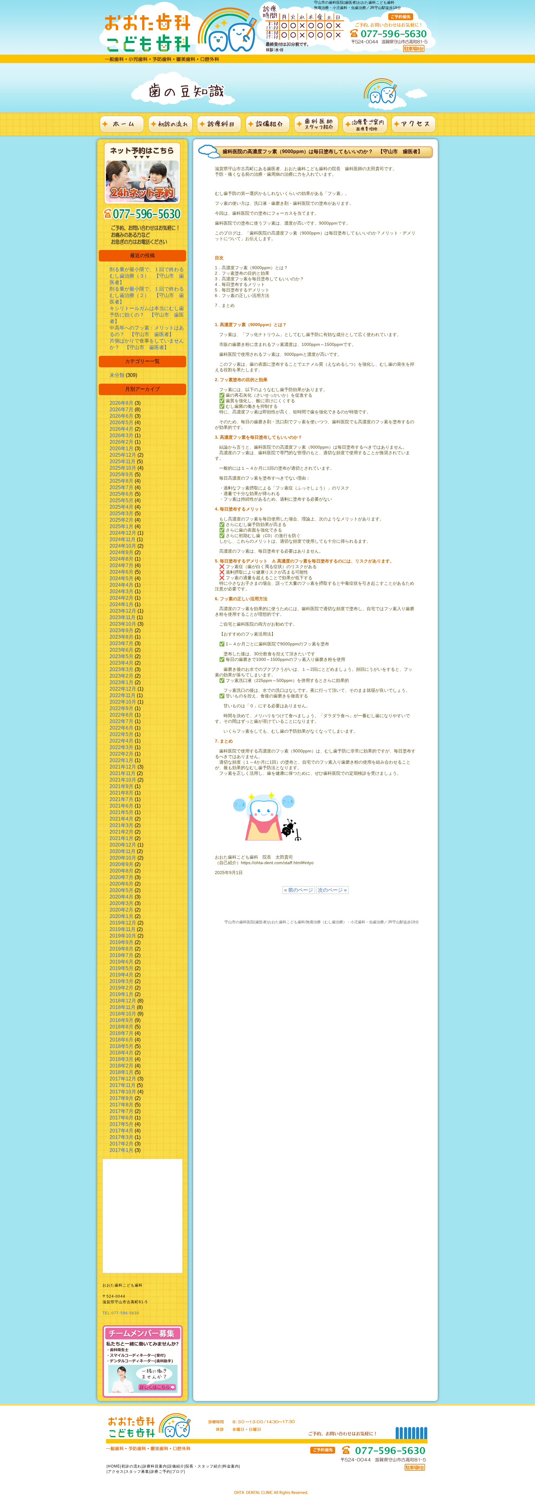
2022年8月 (121, 715)
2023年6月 (121, 650)
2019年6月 (121, 961)
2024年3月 (121, 591)
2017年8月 (121, 1104)
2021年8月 (121, 792)
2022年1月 (121, 760)
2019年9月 (121, 942)
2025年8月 (121, 481)
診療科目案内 (155, 1466)
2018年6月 (121, 1039)
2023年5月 (121, 656)
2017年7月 (121, 1111)
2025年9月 (121, 474)
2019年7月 (121, 955)
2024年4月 (121, 585)
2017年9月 (121, 1098)
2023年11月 (123, 617)
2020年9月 (121, 864)
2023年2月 (121, 676)
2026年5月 (121, 422)
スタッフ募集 (137, 1471)
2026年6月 (121, 416)
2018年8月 (121, 1026)
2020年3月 (121, 903)
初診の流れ (131, 1466)
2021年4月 (121, 818)
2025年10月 (123, 468)
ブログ (178, 1471)
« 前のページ (298, 890)
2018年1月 (121, 1072)
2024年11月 (123, 539)
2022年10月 (123, 702)
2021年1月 (121, 838)
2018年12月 (123, 1000)
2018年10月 (123, 1013)
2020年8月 (121, 870)
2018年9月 (121, 1020)
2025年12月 (123, 455)
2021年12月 (123, 766)
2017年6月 (121, 1117)
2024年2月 (121, 598)
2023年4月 (121, 663)
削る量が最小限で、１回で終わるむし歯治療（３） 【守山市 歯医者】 (147, 276)
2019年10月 (123, 935)
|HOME (113, 1466)
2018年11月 (123, 1007)
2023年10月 (123, 624)
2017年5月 (121, 1124)
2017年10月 (123, 1091)
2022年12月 (123, 689)
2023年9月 (121, 630)
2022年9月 (121, 708)
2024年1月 (121, 604)
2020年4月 (121, 896)
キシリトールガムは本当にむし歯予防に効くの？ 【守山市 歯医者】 (147, 315)
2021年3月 (121, 825)
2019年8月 (121, 948)
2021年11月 (123, 773)
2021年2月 (121, 831)
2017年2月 (121, 1143)
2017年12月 (123, 1078)
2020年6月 (121, 883)
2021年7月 (121, 799)
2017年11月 (123, 1085)
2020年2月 (121, 909)
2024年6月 (121, 572)
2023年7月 (121, 643)
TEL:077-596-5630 (120, 1313)
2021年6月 (121, 805)
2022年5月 (121, 734)
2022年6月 (121, 728)
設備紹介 (176, 1466)
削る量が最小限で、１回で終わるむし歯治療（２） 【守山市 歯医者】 (147, 295)
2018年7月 (121, 1033)
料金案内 (231, 1466)
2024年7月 (121, 565)
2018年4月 (121, 1052)
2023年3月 (121, 669)
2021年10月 (123, 779)
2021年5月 (121, 812)
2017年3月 (121, 1137)
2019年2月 (121, 987)
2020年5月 (121, 890)
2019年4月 (121, 974)
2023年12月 (123, 611)
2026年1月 (121, 448)
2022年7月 (121, 721)
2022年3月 (121, 747)
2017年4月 (121, 1130)
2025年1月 (121, 526)
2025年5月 (121, 500)
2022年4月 (121, 741)
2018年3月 (121, 1059)
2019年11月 (123, 929)
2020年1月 (121, 916)
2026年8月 (121, 403)
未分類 (117, 375)
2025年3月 (121, 513)
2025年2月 (121, 520)
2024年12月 (123, 533)
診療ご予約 (160, 1471)
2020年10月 (123, 857)
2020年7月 (121, 877)
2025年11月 (123, 461)
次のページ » (332, 890)
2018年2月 (121, 1065)
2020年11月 (123, 851)
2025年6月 (121, 494)
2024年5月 (121, 578)
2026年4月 (121, 429)
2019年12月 (123, 922)
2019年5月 (121, 968)
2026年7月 (121, 409)
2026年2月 (121, 442)
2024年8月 (121, 559)
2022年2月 (121, 753)
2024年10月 (123, 546)
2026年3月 (121, 435)
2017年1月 (121, 1150)
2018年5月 (121, 1046)
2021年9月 (121, 786)
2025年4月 (121, 507)
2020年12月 (123, 844)
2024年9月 (121, 552)
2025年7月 (121, 487)
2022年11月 (123, 695)
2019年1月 (121, 994)
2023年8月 (121, 637)
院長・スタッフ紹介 (203, 1466)
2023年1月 (121, 682)
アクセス (116, 1471)
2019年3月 (121, 981)
